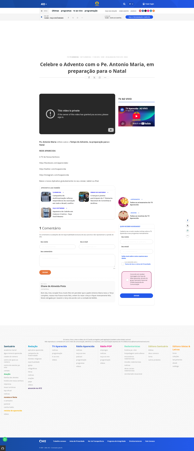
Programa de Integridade (116, 441)
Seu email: (125, 247)
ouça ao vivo (80, 353)
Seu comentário (46, 252)
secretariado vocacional (133, 374)
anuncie (133, 11)
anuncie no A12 (35, 388)
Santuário (9, 346)
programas (66, 10)
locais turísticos (10, 387)
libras (30, 372)
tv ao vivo (78, 10)
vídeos (6, 414)
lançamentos (177, 360)
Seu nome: (125, 237)
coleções (176, 356)
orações (31, 378)
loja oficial (8, 390)
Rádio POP (106, 346)
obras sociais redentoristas (129, 369)
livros (150, 356)
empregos (104, 350)
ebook (175, 363)
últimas (55, 10)
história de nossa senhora (13, 381)
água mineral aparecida (13, 353)
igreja (30, 365)
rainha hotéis (9, 407)
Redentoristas (132, 346)
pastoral (7, 404)
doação (7, 374)
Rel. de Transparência (96, 441)
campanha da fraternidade (33, 354)
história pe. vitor (130, 350)
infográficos (32, 368)
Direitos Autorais (135, 441)
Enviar (45, 272)
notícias (7, 394)
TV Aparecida (59, 346)
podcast (79, 356)
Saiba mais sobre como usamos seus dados (135, 257)
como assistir (124, 11)
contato (7, 371)
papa (30, 381)
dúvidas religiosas (35, 359)
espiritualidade (34, 362)
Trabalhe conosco (59, 441)
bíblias (150, 350)
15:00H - (113, 18)
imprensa (7, 384)
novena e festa (10, 397)
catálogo (176, 366)
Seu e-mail (84, 242)
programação (91, 10)
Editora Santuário (158, 346)
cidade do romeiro (11, 356)
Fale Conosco (150, 441)
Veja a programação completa (139, 17)
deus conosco (153, 353)
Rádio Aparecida (85, 346)
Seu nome (44, 242)
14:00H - (53, 18)
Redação (32, 346)
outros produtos (154, 360)
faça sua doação (111, 11)
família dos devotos (11, 377)
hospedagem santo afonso (134, 353)
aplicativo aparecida (35, 350)
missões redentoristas (132, 362)
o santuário (8, 401)
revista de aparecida (13, 410)
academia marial (10, 350)
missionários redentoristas (129, 357)
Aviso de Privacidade (77, 441)
